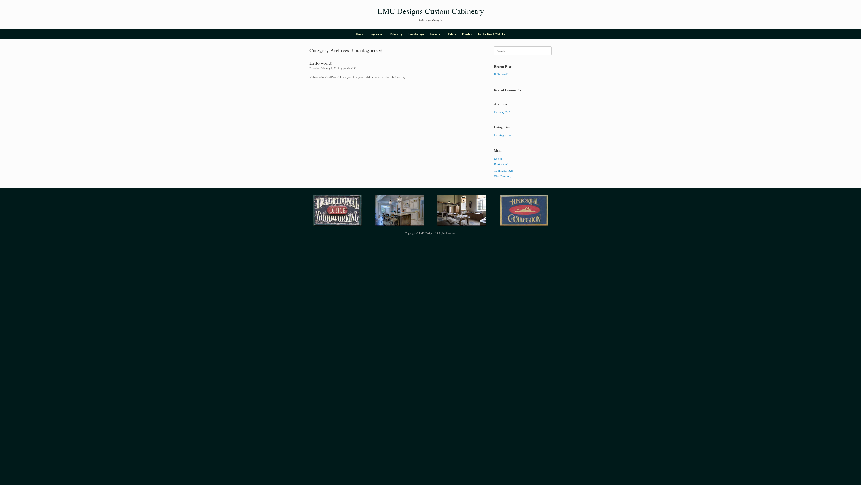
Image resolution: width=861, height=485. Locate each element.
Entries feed (501, 164)
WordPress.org (502, 176)
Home (360, 34)
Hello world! (321, 63)
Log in (498, 159)
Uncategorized (503, 135)
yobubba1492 (350, 68)
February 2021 (503, 112)
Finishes (467, 34)
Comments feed (503, 170)
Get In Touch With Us (491, 34)
